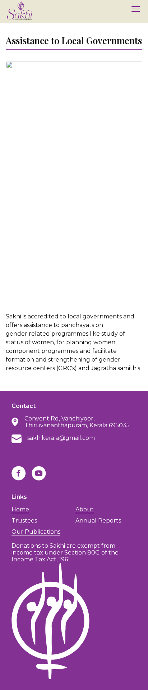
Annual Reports (98, 520)
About (84, 509)
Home (20, 509)
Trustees (24, 520)
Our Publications (35, 531)
